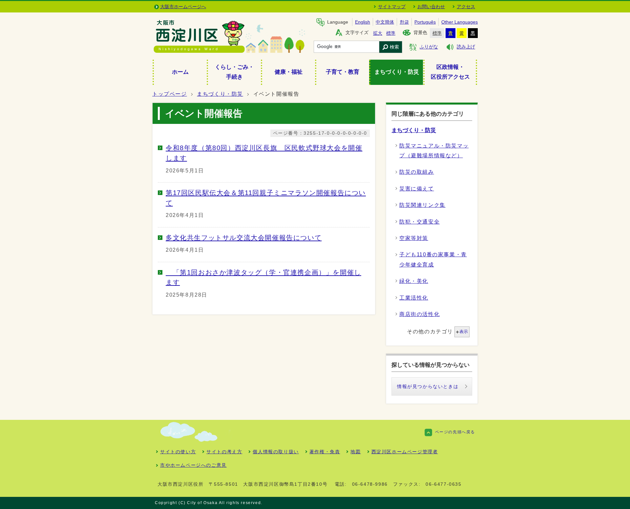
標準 (390, 33)
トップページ (169, 94)
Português (425, 22)
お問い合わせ (431, 6)
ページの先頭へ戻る (455, 432)
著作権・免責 (324, 451)
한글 (404, 22)
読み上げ (466, 46)
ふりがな (429, 46)
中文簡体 (385, 22)
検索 (394, 46)
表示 (463, 331)
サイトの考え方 (224, 451)
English (362, 22)
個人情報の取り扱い (276, 451)
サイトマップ (392, 6)
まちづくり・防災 (220, 94)
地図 (355, 451)
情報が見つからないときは (427, 386)
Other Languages (459, 22)
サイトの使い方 (178, 451)
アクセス (466, 6)
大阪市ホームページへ (183, 6)
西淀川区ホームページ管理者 (404, 451)
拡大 (377, 33)
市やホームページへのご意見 (193, 465)
